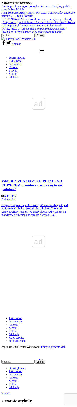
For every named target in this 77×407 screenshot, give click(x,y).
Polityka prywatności (53, 346)
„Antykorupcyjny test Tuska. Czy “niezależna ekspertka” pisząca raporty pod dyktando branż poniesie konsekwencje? (38, 24)
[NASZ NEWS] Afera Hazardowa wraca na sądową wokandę (36, 19)
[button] (42, 51)
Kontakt (16, 43)
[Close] (41, 359)
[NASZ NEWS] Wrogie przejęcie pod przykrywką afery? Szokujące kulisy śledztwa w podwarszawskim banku (34, 30)
